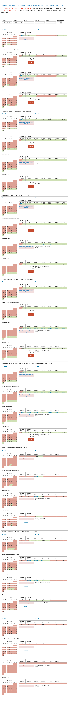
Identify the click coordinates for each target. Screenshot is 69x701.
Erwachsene (37, 20)
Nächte (25, 20)
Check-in (4, 20)
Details (5, 29)
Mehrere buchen (60, 20)
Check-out (15, 20)
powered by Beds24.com (64, 699)
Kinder (47, 20)
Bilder (38, 29)
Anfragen (22, 35)
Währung (65, 0)
